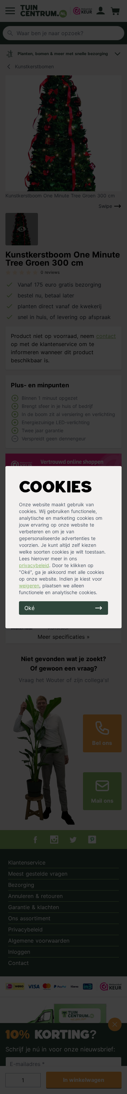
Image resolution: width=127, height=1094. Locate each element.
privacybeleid (34, 565)
